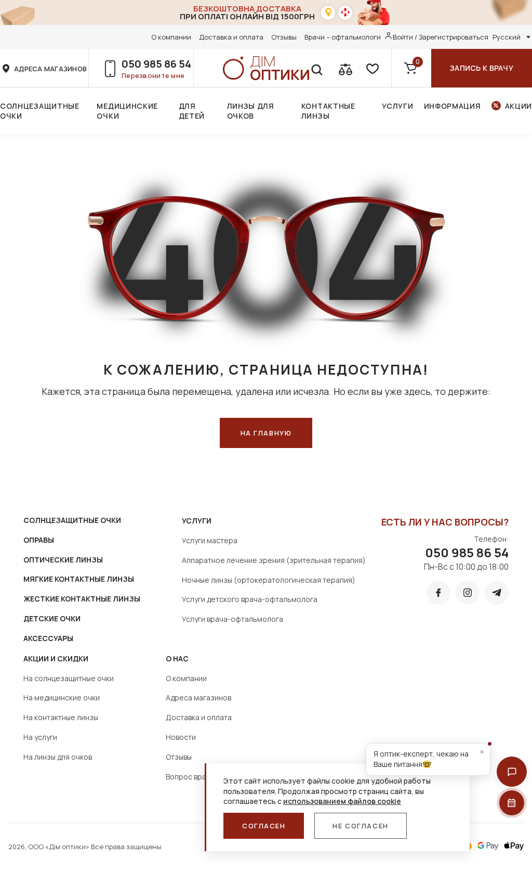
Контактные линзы (328, 111)
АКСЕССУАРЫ (48, 638)
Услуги (397, 106)
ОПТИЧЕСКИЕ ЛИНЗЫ (63, 560)
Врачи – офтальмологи (342, 37)
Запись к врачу (481, 68)
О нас (177, 658)
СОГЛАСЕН (263, 825)
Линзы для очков (250, 111)
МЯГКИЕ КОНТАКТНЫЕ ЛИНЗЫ (78, 579)
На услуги (40, 737)
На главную (266, 433)
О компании (171, 37)
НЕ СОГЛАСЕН (360, 825)
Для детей (192, 111)
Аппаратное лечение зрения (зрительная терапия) (274, 560)
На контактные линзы (60, 717)
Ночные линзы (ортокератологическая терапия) (268, 580)
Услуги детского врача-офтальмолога (249, 599)
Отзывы (284, 37)
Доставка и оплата (231, 37)
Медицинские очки (127, 111)
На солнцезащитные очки (68, 678)
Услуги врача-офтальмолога (232, 619)
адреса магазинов (50, 68)
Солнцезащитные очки (39, 111)
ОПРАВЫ (38, 540)
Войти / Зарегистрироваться (440, 37)
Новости (181, 737)
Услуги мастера (209, 540)
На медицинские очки (61, 697)
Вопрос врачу (190, 777)
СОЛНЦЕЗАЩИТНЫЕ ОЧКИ (72, 520)
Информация (452, 106)
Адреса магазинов (198, 697)
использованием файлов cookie (342, 801)
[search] (316, 68)
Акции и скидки (55, 658)
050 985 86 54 (156, 64)
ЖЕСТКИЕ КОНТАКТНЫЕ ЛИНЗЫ (81, 599)
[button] (512, 772)
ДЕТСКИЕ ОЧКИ (52, 618)
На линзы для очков (57, 757)
